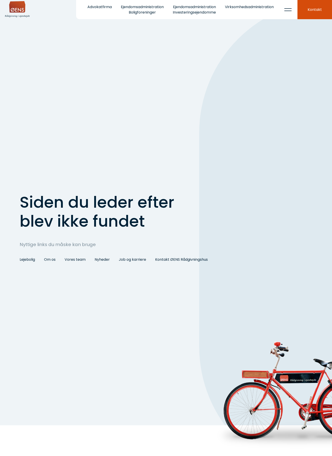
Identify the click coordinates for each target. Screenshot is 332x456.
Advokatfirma (99, 6)
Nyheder (102, 259)
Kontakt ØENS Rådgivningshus (181, 259)
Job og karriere (132, 259)
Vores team (75, 259)
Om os (50, 259)
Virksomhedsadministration (249, 6)
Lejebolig (27, 259)
